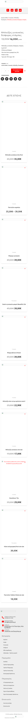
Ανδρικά (5, 647)
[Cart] (16, 10)
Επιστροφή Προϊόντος (9, 673)
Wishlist (5, 661)
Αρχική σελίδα (4, 17)
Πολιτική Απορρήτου (8, 685)
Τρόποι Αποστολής (8, 670)
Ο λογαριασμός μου (8, 682)
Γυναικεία (11, 17)
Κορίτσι (5, 639)
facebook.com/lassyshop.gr (13, 631)
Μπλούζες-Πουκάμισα (18, 65)
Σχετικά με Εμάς (7, 703)
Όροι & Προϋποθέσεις (8, 691)
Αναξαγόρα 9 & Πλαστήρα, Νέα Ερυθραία (14, 627)
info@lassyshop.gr (10, 622)
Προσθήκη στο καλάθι (17, 70)
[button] (20, 10)
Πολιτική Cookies (7, 688)
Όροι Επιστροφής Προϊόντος (10, 694)
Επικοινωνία (6, 706)
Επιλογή (14, 162)
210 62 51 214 (9, 618)
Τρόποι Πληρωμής (8, 667)
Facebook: (7, 630)
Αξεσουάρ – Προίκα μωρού (10, 653)
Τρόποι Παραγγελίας (8, 664)
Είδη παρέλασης (7, 650)
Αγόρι (4, 642)
